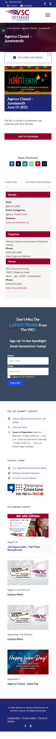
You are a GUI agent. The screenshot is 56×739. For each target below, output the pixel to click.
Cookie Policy (13, 718)
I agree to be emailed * (23, 376)
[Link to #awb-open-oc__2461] (3, 30)
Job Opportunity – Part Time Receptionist (23, 548)
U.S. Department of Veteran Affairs (30, 468)
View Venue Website (16, 287)
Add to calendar (28, 136)
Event (24, 214)
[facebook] (45, 4)
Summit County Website (25, 478)
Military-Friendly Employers (26, 473)
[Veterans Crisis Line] (25, 484)
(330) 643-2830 (20, 427)
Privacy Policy (29, 718)
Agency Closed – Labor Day (23, 683)
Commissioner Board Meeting (38, 182)
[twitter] (50, 4)
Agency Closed (13, 214)
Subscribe (15, 382)
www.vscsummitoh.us (17, 222)
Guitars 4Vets (11, 182)
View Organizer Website (18, 256)
